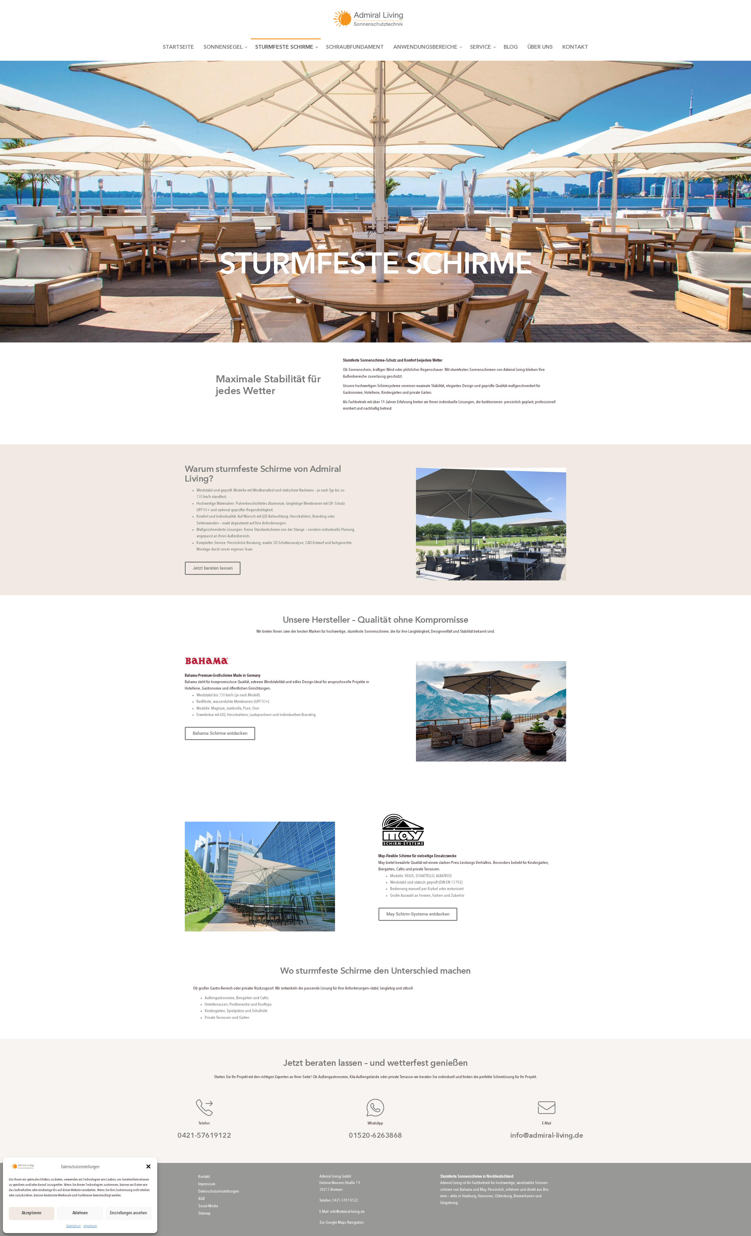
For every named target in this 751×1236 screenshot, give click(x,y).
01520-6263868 (375, 1135)
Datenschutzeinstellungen (218, 1191)
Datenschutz (73, 1225)
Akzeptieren (31, 1213)
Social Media (208, 1206)
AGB (201, 1199)
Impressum (90, 1225)
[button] (148, 1166)
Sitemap (204, 1213)
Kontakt (204, 1177)
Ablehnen (80, 1213)
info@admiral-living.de (546, 1135)
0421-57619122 (204, 1135)
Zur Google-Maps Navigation (341, 1222)
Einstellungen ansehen (128, 1213)
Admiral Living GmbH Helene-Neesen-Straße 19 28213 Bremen (339, 1183)
